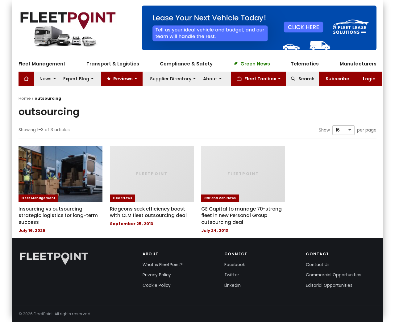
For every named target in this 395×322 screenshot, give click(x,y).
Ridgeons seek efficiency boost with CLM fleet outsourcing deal (148, 212)
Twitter (231, 275)
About (210, 78)
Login (369, 78)
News (46, 78)
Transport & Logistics (112, 63)
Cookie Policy (157, 285)
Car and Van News (220, 198)
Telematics (305, 63)
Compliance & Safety (186, 63)
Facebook (234, 265)
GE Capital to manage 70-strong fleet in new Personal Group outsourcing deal (241, 215)
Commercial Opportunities (333, 275)
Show (324, 130)
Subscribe (337, 78)
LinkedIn (232, 285)
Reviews (123, 78)
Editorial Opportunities (329, 285)
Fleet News (122, 198)
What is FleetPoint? (163, 265)
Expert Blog (76, 78)
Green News (255, 63)
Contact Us (318, 265)
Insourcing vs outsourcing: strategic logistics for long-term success (58, 215)
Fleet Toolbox (260, 78)
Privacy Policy (157, 275)
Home (25, 98)
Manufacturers (358, 63)
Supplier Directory (170, 78)
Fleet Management (42, 63)
